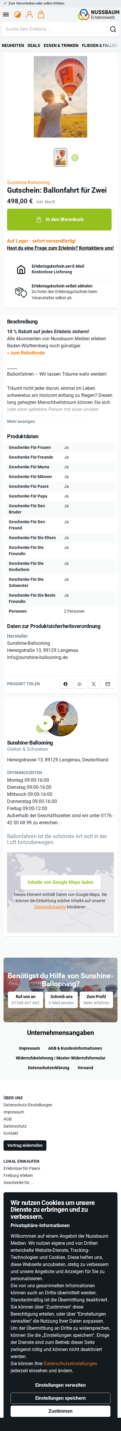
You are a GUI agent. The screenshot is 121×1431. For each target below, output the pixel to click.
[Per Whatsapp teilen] (79, 684)
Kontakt (11, 1133)
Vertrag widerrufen (25, 1145)
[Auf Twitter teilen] (94, 684)
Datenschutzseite (50, 907)
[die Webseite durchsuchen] (113, 29)
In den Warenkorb (65, 219)
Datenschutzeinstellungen (70, 1363)
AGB (8, 1119)
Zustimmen (60, 1411)
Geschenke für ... (19, 1182)
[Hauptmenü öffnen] (6, 14)
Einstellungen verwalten (60, 1385)
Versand (85, 1067)
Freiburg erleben (18, 1175)
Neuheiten (13, 45)
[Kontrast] (17, 14)
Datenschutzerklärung (48, 1067)
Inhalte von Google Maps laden (60, 882)
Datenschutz (15, 1126)
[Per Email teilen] (108, 684)
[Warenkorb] (41, 14)
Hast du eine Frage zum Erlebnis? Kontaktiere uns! (60, 248)
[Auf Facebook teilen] (65, 684)
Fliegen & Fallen (99, 45)
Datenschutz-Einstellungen (28, 1105)
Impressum (29, 1048)
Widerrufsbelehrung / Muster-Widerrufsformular (60, 1058)
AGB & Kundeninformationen (75, 1048)
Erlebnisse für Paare (22, 1168)
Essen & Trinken (61, 45)
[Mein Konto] (29, 14)
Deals (34, 45)
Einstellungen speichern (60, 1398)
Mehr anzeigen (21, 421)
